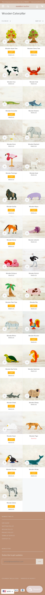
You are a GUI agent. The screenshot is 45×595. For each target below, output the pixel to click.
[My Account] (37, 6)
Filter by (5, 21)
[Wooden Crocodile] (11, 97)
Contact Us (6, 538)
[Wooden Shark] (11, 389)
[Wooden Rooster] (34, 322)
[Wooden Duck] (11, 131)
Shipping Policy (8, 526)
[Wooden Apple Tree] (11, 35)
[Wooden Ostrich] (34, 260)
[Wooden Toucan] (11, 456)
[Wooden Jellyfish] (34, 227)
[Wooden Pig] (34, 289)
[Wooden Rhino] (11, 322)
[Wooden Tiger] (34, 422)
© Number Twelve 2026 (10, 578)
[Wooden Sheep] (34, 389)
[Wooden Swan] (11, 422)
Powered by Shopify (28, 578)
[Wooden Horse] (11, 227)
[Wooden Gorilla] (11, 193)
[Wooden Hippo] (34, 193)
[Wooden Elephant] (34, 131)
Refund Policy (7, 529)
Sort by (38, 21)
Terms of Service (8, 535)
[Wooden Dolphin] (34, 97)
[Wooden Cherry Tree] (34, 35)
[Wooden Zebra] (11, 489)
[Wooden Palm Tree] (11, 289)
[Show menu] (3, 6)
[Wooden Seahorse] (34, 356)
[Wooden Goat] (34, 160)
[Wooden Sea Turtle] (11, 356)
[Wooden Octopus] (11, 260)
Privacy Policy (7, 532)
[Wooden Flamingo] (11, 160)
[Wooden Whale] (34, 456)
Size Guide (5, 523)
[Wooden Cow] (11, 68)
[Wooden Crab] (34, 68)
